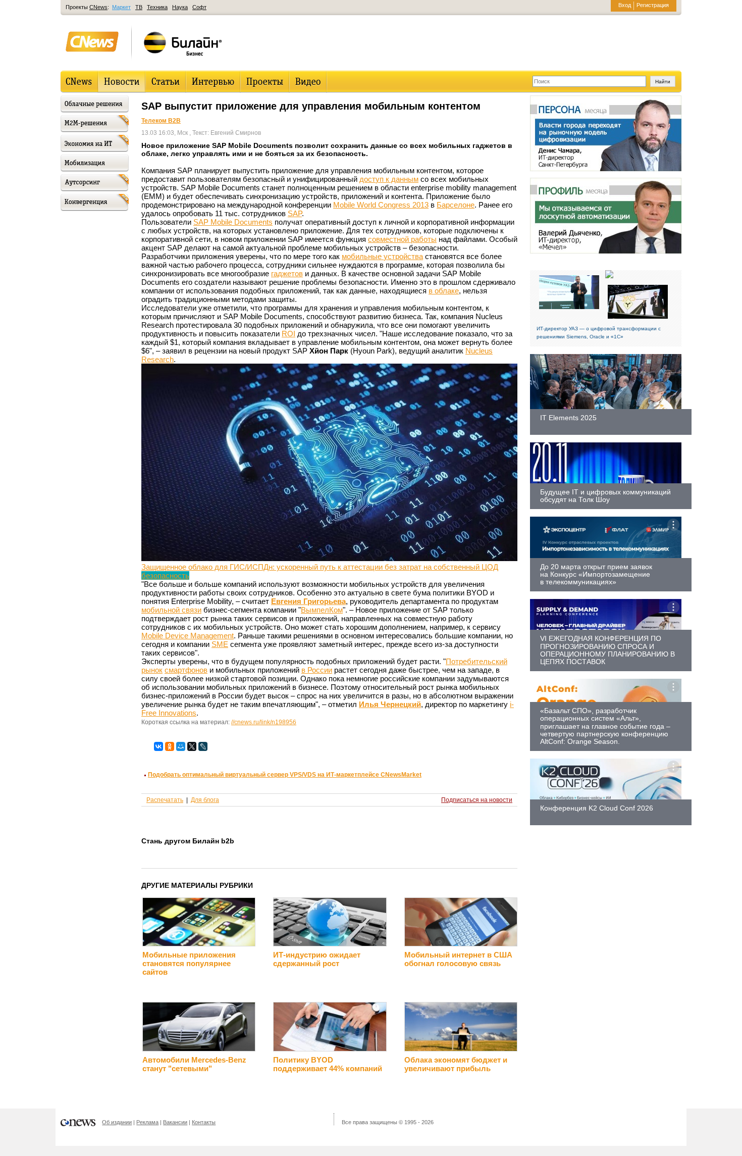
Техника (157, 7)
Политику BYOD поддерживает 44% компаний (327, 1064)
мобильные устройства (382, 256)
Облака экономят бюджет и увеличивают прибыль (455, 1064)
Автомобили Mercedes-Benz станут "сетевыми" (194, 1064)
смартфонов (186, 670)
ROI (288, 333)
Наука (180, 7)
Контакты (204, 1122)
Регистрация (653, 5)
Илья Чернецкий (390, 704)
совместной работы (402, 239)
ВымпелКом (322, 610)
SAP (295, 213)
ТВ (138, 7)
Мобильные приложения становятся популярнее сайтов (189, 963)
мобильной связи (171, 610)
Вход (624, 5)
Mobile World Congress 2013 (381, 204)
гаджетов (287, 273)
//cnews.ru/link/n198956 (263, 722)
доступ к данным (388, 179)
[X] (191, 746)
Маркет (121, 7)
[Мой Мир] (180, 746)
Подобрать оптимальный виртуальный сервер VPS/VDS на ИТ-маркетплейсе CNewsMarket (284, 774)
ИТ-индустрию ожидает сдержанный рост (316, 959)
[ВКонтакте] (158, 746)
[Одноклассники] (169, 746)
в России (316, 670)
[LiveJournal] (202, 746)
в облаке (444, 290)
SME (219, 644)
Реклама (147, 1122)
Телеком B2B (161, 120)
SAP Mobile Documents (233, 222)
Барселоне (455, 204)
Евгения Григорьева (308, 601)
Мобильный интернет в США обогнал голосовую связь (458, 959)
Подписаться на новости (476, 799)
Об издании (117, 1122)
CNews (98, 7)
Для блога (205, 799)
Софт (199, 7)
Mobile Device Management (187, 635)
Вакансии (175, 1122)
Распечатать (164, 799)
